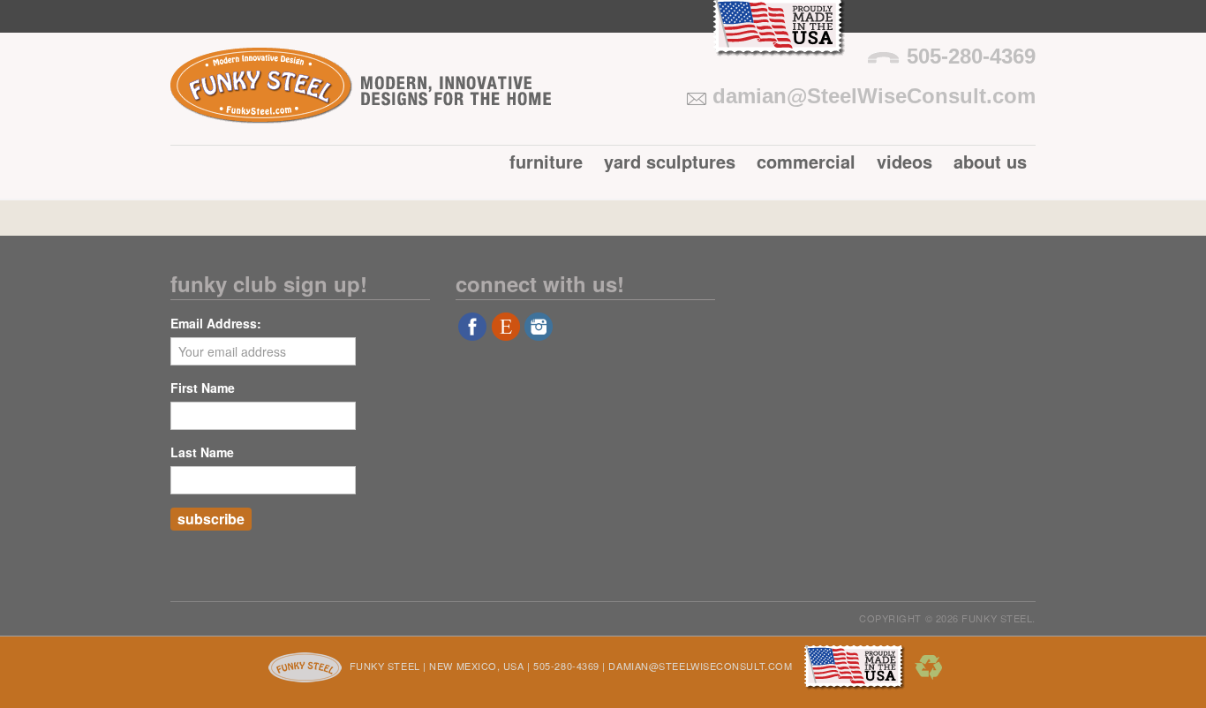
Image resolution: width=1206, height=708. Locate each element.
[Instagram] (538, 333)
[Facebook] (472, 333)
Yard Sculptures (669, 161)
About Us (990, 161)
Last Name (202, 452)
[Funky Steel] (360, 110)
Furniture (546, 161)
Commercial (806, 161)
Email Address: (215, 323)
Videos (904, 161)
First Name (202, 387)
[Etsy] (506, 333)
